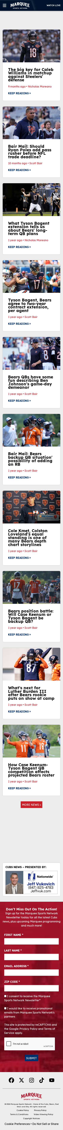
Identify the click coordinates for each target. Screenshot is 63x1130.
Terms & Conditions (19, 1114)
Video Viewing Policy (43, 1114)
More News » (31, 804)
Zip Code (12, 981)
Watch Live (53, 5)
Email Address (16, 966)
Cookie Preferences (17, 1124)
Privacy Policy (40, 1110)
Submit (31, 1058)
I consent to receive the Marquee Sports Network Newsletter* (27, 998)
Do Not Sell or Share (45, 1124)
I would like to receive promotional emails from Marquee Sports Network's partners (29, 1012)
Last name (13, 950)
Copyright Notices (31, 1118)
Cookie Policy (23, 1110)
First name (13, 935)
